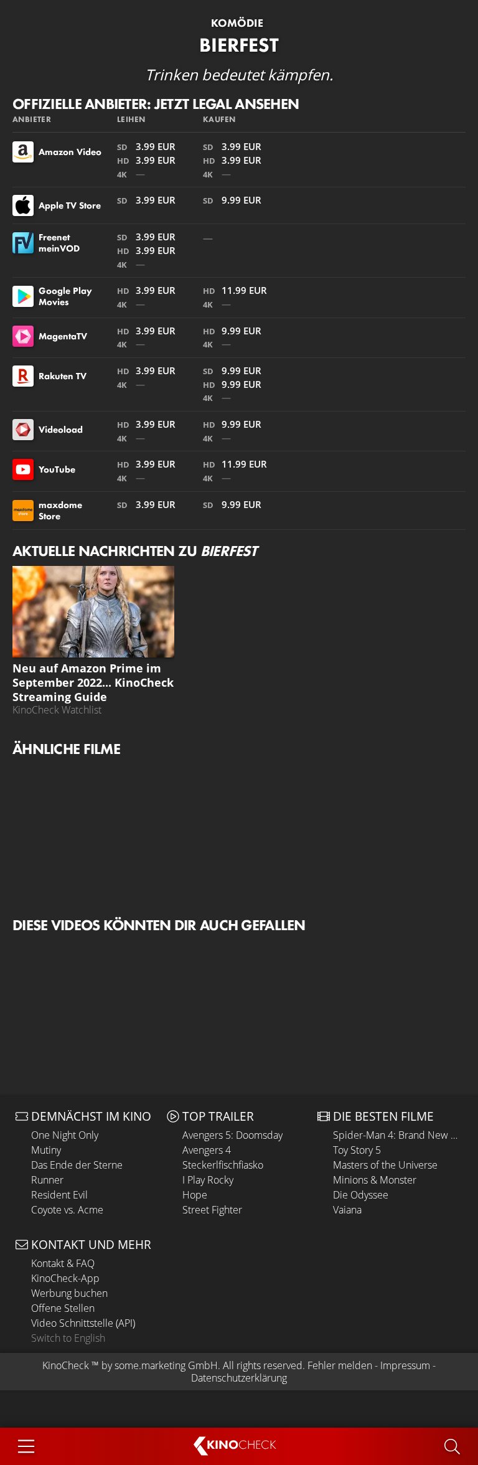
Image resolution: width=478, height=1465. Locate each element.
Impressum (405, 1365)
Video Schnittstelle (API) (83, 1323)
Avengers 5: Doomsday (232, 1135)
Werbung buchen (69, 1293)
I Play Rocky (207, 1180)
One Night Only (64, 1135)
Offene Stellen (63, 1308)
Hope (194, 1195)
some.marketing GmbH (166, 1365)
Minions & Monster (374, 1180)
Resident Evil (59, 1195)
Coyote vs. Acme (67, 1210)
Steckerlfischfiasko (222, 1165)
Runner (47, 1180)
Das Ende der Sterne (77, 1165)
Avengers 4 (206, 1150)
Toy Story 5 (357, 1150)
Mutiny (46, 1150)
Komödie (237, 23)
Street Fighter (212, 1210)
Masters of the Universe (385, 1165)
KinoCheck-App (65, 1278)
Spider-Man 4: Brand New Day (397, 1135)
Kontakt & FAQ (63, 1263)
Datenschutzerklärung (239, 1378)
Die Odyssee (360, 1195)
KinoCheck (65, 1365)
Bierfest (239, 45)
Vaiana (347, 1210)
